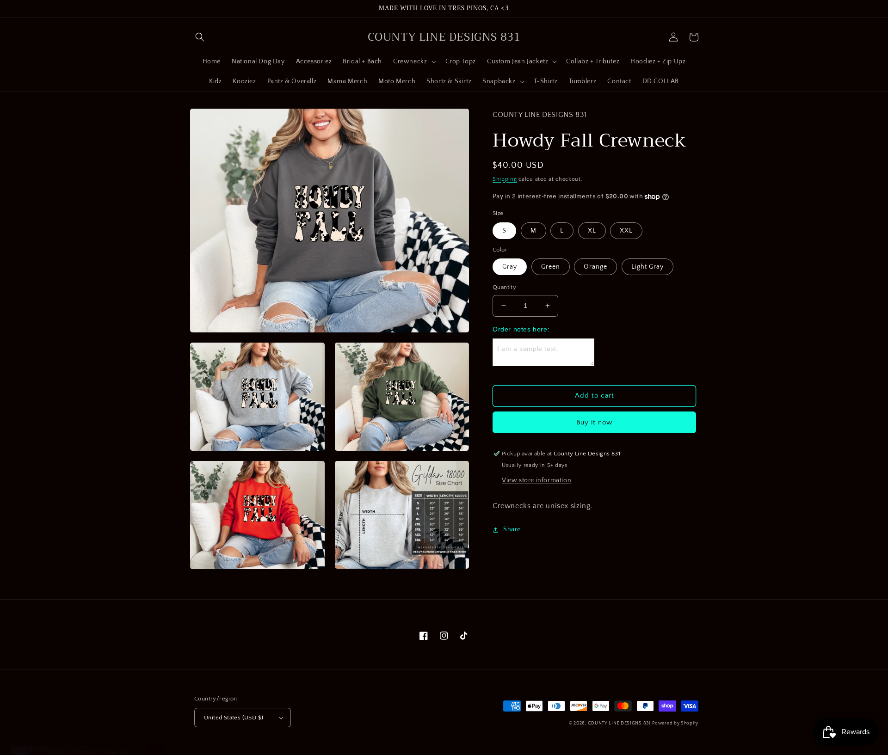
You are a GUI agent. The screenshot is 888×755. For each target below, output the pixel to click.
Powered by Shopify (675, 723)
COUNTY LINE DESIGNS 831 (619, 723)
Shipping (505, 179)
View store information (536, 480)
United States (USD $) (233, 717)
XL (592, 230)
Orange (595, 266)
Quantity (504, 287)
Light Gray (647, 266)
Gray (509, 266)
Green (550, 266)
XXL (626, 230)
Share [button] (512, 529)
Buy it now (594, 422)
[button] (200, 37)
